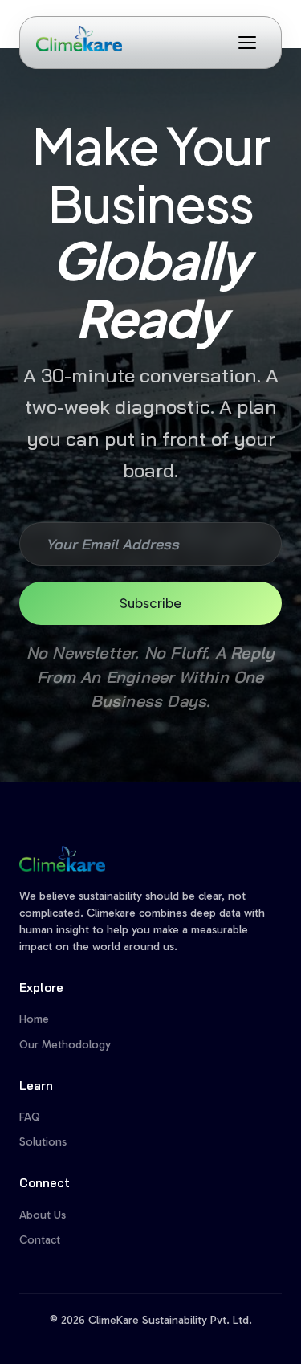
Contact (39, 1240)
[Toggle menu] (247, 42)
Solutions (43, 1142)
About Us (42, 1215)
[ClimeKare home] (79, 38)
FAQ (29, 1117)
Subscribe (150, 602)
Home (34, 1019)
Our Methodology (65, 1045)
